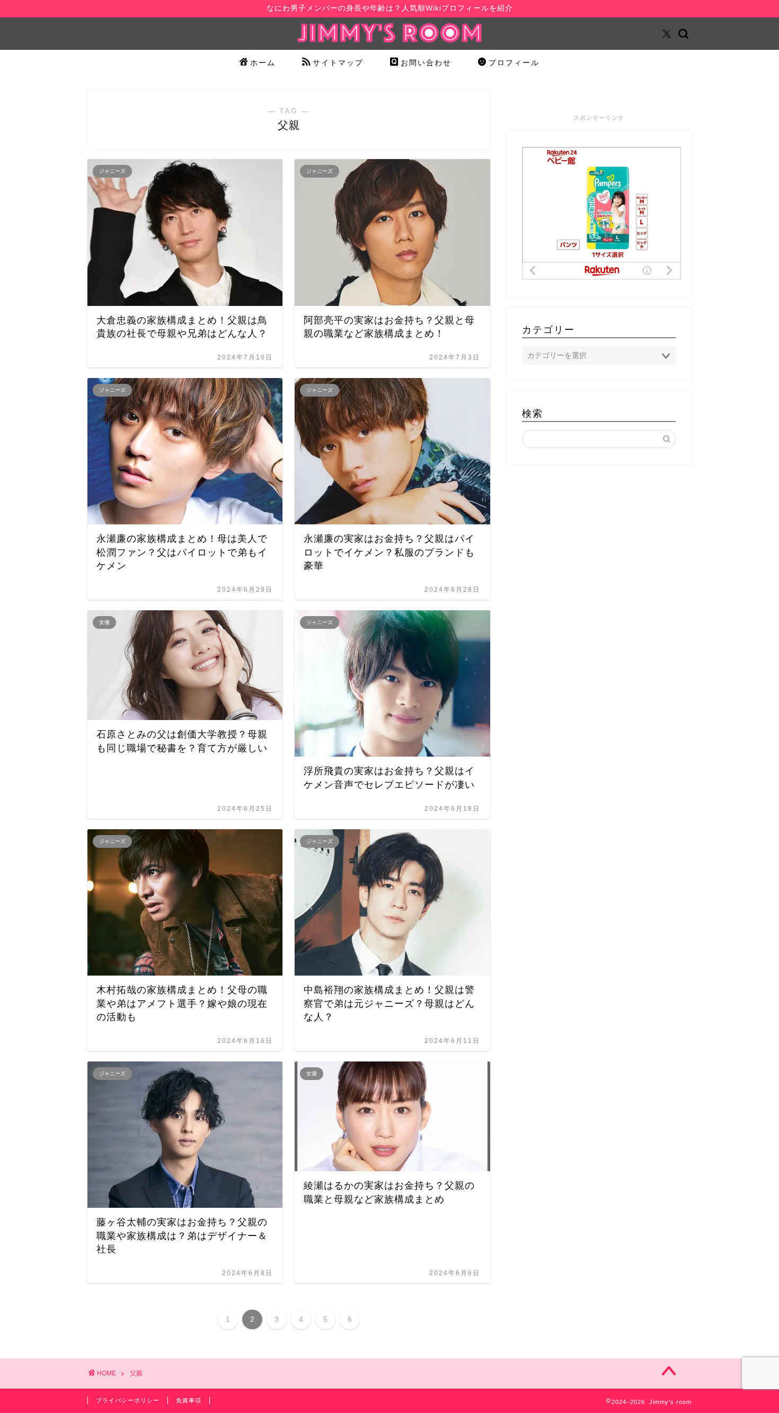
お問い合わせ (426, 62)
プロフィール (514, 62)
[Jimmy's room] (389, 42)
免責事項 (188, 1400)
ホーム (263, 62)
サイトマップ (338, 62)
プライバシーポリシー (128, 1400)
